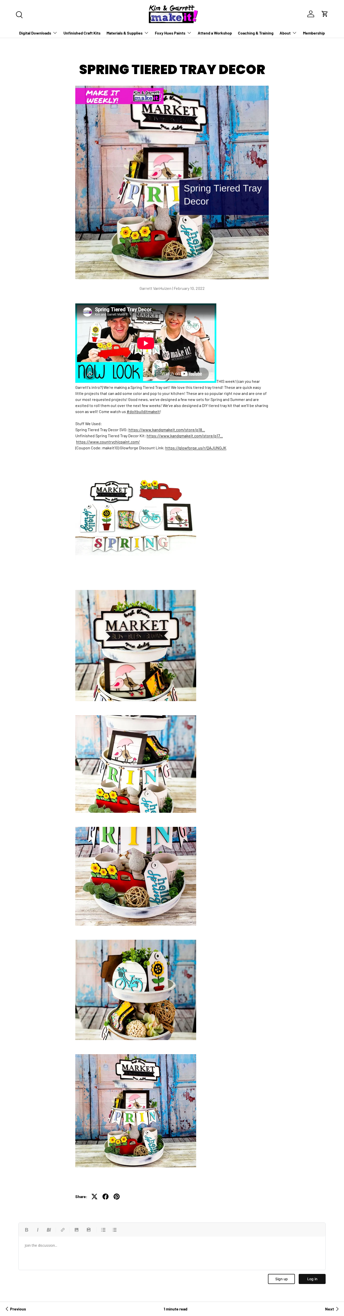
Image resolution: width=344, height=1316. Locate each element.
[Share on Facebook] (105, 1196)
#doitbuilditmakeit (143, 411)
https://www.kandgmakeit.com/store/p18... (166, 429)
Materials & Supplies (125, 32)
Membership (314, 32)
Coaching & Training (255, 32)
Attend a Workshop (215, 32)
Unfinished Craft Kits (81, 32)
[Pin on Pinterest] (116, 1196)
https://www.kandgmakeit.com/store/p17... (185, 435)
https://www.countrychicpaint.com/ (108, 441)
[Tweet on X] (94, 1196)
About (285, 32)
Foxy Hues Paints (170, 32)
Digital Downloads (35, 32)
